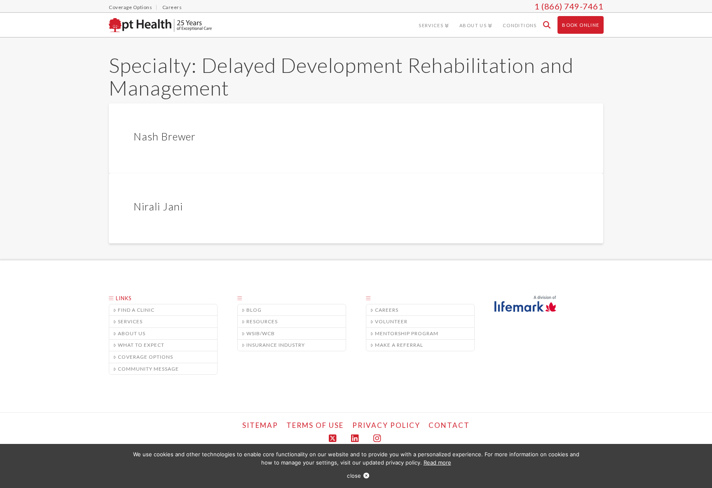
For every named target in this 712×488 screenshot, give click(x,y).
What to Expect (141, 345)
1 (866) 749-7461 (568, 6)
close (354, 475)
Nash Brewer (165, 136)
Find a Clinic (136, 310)
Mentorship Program (406, 333)
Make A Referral (399, 345)
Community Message (148, 369)
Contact (449, 425)
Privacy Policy (386, 425)
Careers (386, 310)
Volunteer (391, 321)
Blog (254, 310)
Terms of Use (315, 425)
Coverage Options (145, 357)
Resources (262, 321)
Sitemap (260, 425)
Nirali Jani (158, 206)
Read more (437, 462)
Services (130, 321)
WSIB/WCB (260, 333)
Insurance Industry (275, 345)
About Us (131, 333)
